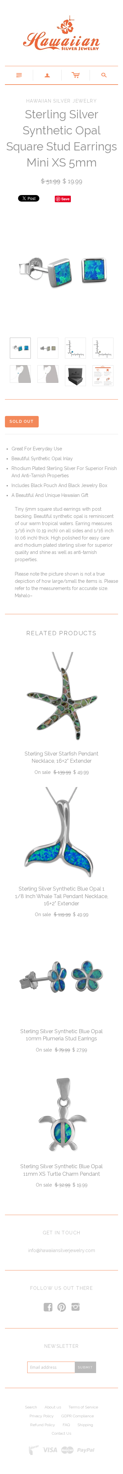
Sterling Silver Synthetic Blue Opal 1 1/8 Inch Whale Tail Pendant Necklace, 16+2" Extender (61, 896)
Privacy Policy (42, 1416)
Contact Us (61, 1433)
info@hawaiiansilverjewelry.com (61, 1250)
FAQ (66, 1425)
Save (65, 198)
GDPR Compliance (77, 1416)
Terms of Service (83, 1407)
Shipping (85, 1425)
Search (31, 1407)
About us (53, 1407)
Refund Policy (42, 1425)
